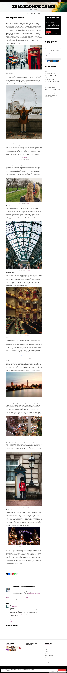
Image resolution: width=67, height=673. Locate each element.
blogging (46, 646)
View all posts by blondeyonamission (34, 593)
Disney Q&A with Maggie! (50, 87)
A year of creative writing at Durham (52, 93)
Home (28, 13)
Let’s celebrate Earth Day (49, 79)
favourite (28, 581)
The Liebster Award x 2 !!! (50, 73)
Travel (10, 581)
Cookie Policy (24, 670)
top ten (11, 582)
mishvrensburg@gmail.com (20, 614)
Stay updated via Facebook (31, 643)
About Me (33, 13)
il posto (35, 581)
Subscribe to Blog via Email (52, 18)
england (25, 581)
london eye (8, 582)
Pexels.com (28, 140)
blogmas (46, 651)
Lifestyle (46, 653)
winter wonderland (16, 582)
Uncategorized (48, 659)
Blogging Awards (48, 649)
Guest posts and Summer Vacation (51, 85)
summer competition (49, 655)
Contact (38, 13)
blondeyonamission (10, 19)
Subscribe (48, 31)
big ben (16, 581)
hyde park (32, 581)
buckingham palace (21, 581)
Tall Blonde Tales (33, 6)
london (38, 581)
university (47, 662)
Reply (11, 621)
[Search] (60, 1)
